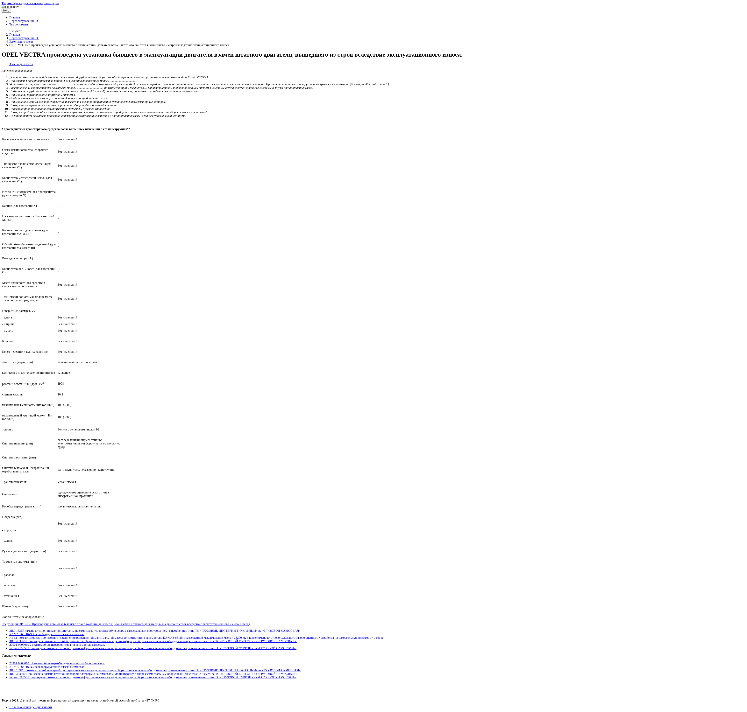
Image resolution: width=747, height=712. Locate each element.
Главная (14, 17)
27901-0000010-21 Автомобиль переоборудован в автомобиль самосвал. (57, 644)
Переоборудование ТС (24, 21)
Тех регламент (18, 24)
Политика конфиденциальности (30, 707)
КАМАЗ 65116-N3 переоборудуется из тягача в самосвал (46, 634)
